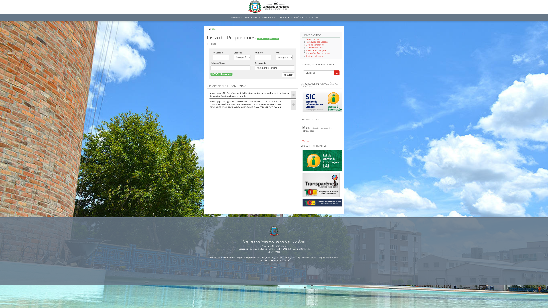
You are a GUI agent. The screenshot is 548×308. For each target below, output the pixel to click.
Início (213, 29)
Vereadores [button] (267, 17)
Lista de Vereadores (315, 45)
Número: (259, 53)
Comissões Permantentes (318, 53)
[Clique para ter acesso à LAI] (323, 160)
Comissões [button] (296, 17)
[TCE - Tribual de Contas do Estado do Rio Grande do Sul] (323, 202)
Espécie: (238, 53)
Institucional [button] (251, 17)
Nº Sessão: (218, 53)
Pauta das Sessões (314, 47)
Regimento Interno (314, 56)
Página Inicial (237, 17)
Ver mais (306, 141)
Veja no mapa (274, 252)
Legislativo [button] (282, 17)
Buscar (289, 75)
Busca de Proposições (316, 50)
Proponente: (261, 63)
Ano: (278, 53)
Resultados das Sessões (317, 42)
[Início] (268, 7)
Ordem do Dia (312, 39)
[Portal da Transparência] (321, 185)
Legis (274, 268)
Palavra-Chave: (218, 63)
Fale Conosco (311, 17)
